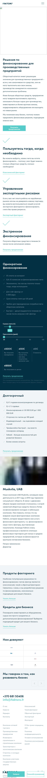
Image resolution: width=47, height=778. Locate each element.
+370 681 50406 (13, 696)
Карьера (6, 713)
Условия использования (34, 738)
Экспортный (29, 717)
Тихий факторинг (31, 710)
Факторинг (29, 720)
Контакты (6, 717)
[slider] (10, 327)
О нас (5, 706)
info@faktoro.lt (13, 700)
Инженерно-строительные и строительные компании (12, 740)
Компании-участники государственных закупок (11, 762)
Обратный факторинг (33, 713)
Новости (6, 710)
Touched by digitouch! (10, 777)
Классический (30, 706)
